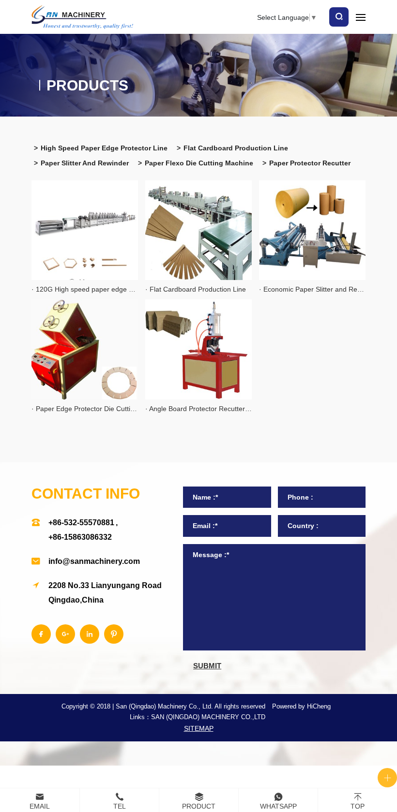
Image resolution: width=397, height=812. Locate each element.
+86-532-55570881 (81, 522)
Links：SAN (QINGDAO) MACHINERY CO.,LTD (197, 717)
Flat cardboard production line (235, 148)
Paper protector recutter (310, 163)
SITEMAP (199, 728)
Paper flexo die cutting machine (199, 163)
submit (207, 666)
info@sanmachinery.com (94, 561)
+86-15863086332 (80, 537)
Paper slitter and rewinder (85, 163)
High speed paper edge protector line (104, 148)
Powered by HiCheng (301, 706)
